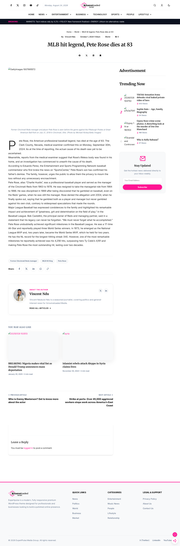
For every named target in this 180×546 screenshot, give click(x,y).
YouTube (168, 540)
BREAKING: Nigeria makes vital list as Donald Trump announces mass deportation (30, 366)
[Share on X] (86, 55)
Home (69, 32)
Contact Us (148, 508)
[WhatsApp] (40, 269)
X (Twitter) (144, 540)
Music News (113, 503)
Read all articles (39, 308)
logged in (28, 448)
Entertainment (114, 499)
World (76, 32)
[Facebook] (19, 269)
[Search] (154, 5)
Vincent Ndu (70, 37)
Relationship (113, 518)
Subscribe (142, 187)
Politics (75, 503)
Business (76, 513)
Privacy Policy (150, 499)
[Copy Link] (93, 55)
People (111, 508)
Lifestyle (112, 513)
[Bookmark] (100, 55)
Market (75, 518)
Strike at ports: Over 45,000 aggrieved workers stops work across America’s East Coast (89, 402)
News (75, 499)
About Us (147, 503)
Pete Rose (62, 261)
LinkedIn (156, 540)
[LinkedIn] (33, 269)
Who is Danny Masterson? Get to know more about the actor (33, 401)
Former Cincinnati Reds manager (23, 261)
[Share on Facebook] (79, 55)
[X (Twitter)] (100, 290)
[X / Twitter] (26, 269)
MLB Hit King (47, 261)
